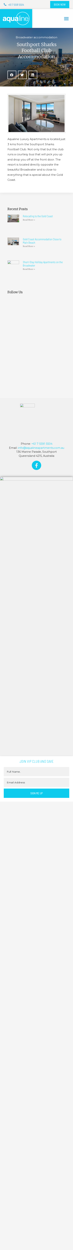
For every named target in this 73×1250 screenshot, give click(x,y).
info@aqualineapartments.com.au (41, 448)
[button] (66, 18)
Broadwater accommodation (36, 37)
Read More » (29, 220)
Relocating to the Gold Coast (38, 216)
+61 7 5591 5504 (41, 443)
